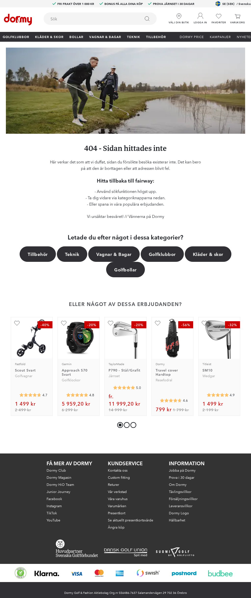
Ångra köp (116, 527)
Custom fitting (119, 477)
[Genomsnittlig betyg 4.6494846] (171, 400)
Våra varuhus (117, 498)
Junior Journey (58, 491)
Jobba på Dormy (182, 470)
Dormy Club (56, 470)
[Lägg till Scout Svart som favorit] (17, 323)
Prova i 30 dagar (181, 477)
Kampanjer (220, 36)
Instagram (54, 505)
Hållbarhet (177, 520)
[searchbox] (89, 18)
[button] (200, 17)
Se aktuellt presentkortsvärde (130, 520)
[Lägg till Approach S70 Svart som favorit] (64, 323)
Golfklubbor (16, 36)
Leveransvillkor (180, 505)
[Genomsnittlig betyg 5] (124, 387)
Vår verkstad (117, 491)
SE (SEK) (236, 3)
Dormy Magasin (59, 477)
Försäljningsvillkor (183, 498)
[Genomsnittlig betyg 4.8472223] (77, 395)
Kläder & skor (49, 36)
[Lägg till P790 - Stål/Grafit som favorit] (110, 323)
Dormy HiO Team (60, 484)
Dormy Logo (179, 512)
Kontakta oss (117, 470)
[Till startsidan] (18, 20)
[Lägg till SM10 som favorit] (204, 323)
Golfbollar (125, 269)
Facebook (54, 498)
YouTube (53, 520)
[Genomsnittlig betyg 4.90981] (218, 395)
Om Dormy (178, 484)
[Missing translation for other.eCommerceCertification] (20, 573)
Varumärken (117, 505)
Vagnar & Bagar (105, 36)
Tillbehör (156, 36)
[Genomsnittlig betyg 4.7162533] (30, 395)
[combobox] (100, 19)
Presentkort (116, 512)
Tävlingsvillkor (180, 491)
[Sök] (147, 18)
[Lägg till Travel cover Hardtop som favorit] (157, 323)
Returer (113, 484)
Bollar (76, 36)
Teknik (133, 36)
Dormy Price (192, 36)
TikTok (52, 512)
